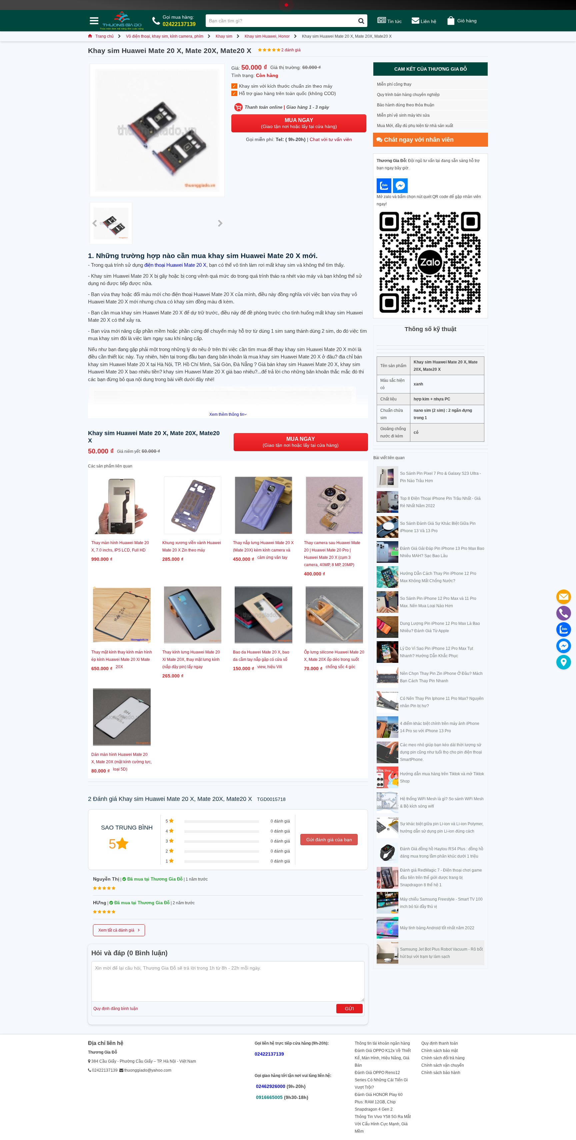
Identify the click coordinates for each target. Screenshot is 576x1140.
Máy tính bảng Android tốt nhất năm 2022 (437, 928)
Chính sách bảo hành (440, 1072)
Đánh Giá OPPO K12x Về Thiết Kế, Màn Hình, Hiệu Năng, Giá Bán (383, 1058)
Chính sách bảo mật (439, 1050)
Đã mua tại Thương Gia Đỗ (154, 879)
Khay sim (224, 36)
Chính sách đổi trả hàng (443, 1058)
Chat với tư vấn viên (331, 139)
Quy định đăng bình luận (115, 1008)
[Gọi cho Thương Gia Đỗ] (563, 613)
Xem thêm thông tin (226, 414)
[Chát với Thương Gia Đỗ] (384, 185)
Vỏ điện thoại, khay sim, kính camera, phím (164, 36)
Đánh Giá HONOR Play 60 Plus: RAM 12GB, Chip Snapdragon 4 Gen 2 (379, 1102)
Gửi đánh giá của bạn (329, 839)
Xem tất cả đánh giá (119, 929)
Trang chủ (104, 36)
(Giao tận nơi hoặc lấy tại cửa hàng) (299, 123)
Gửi (349, 1008)
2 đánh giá (291, 50)
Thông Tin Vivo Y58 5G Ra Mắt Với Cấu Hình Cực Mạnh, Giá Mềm (383, 1124)
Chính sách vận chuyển (442, 1065)
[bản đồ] (563, 662)
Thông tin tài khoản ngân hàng (382, 1043)
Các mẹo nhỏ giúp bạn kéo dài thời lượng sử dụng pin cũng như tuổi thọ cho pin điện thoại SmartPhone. (441, 752)
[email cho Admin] (563, 597)
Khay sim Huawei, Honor (267, 36)
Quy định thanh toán (439, 1043)
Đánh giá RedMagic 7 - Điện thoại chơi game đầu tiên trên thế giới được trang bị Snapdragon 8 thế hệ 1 (441, 877)
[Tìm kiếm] (361, 20)
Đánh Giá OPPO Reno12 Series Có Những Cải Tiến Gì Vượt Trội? (381, 1080)
